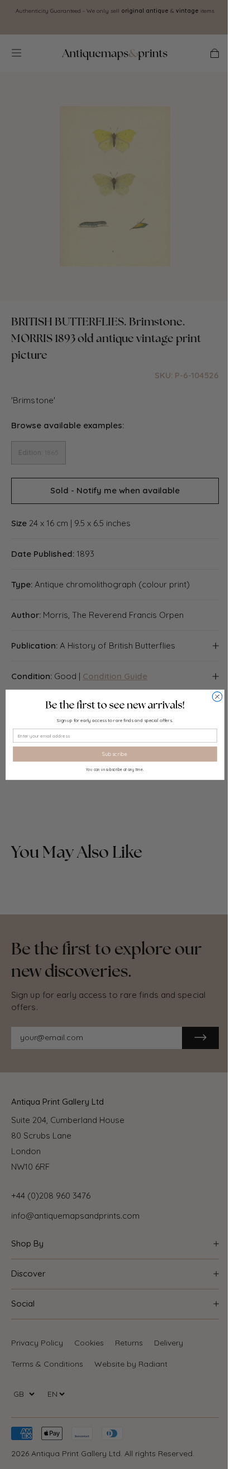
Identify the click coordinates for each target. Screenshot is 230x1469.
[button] (115, 704)
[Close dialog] (217, 696)
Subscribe (115, 753)
